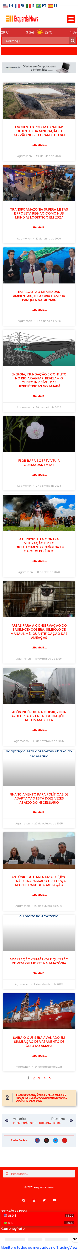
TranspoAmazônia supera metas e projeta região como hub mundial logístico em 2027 (39, 213)
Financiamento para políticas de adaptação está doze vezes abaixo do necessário (39, 798)
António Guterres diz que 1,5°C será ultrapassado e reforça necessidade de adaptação (39, 881)
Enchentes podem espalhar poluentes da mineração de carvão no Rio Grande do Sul (39, 131)
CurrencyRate (13, 1228)
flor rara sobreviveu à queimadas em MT (39, 462)
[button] (71, 19)
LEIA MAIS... (39, 145)
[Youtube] (64, 1140)
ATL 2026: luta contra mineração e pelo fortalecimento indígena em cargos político (39, 545)
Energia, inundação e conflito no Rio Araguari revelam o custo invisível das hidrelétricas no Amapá (39, 380)
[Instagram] (46, 1140)
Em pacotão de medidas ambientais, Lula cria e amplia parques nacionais (39, 295)
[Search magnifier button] (72, 40)
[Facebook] (37, 1140)
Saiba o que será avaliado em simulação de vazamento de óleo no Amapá (39, 1041)
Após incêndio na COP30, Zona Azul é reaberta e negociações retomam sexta (39, 716)
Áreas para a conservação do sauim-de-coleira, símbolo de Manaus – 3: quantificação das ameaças (39, 631)
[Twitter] (55, 1140)
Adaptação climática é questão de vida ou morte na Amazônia (39, 961)
